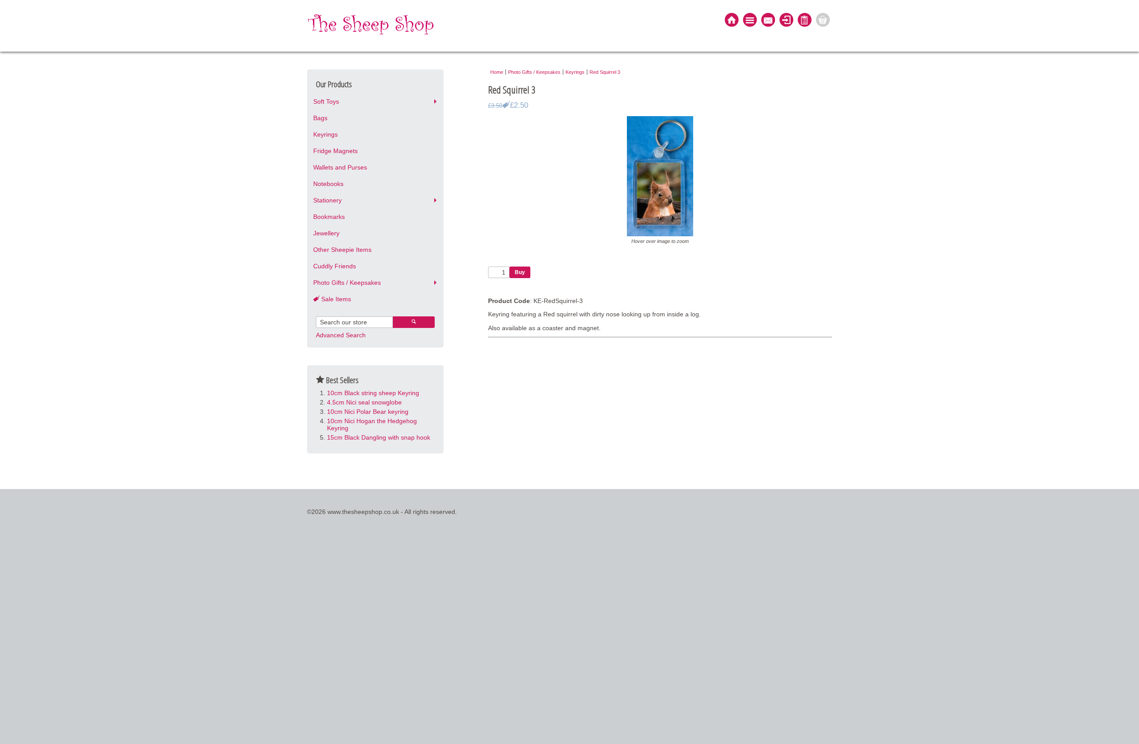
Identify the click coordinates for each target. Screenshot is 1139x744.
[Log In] (786, 20)
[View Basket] (823, 20)
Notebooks (328, 183)
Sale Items (335, 299)
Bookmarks (329, 216)
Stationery (327, 200)
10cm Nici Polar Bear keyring (367, 411)
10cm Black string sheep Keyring (373, 392)
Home (496, 72)
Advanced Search (341, 335)
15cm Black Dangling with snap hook (378, 437)
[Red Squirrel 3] (660, 234)
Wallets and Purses (340, 167)
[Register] (805, 20)
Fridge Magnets (335, 150)
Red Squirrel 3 (605, 72)
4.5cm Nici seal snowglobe (364, 402)
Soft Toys (326, 101)
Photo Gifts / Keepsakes (347, 282)
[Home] (732, 20)
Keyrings (325, 134)
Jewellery (326, 233)
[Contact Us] (768, 20)
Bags (320, 117)
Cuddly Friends (334, 266)
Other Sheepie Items (342, 249)
